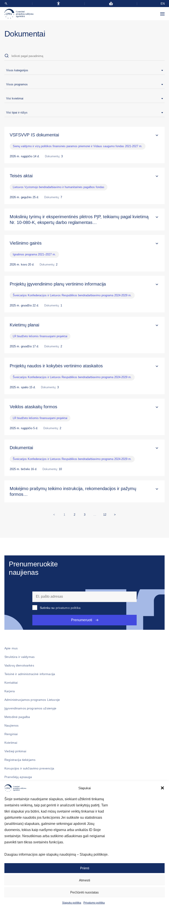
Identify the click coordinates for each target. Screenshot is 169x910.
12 (105, 513)
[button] (162, 788)
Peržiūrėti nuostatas (84, 892)
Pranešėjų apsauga (18, 777)
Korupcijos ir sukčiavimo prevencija (29, 768)
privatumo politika (68, 608)
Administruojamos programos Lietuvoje (32, 699)
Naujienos (11, 725)
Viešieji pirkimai (15, 751)
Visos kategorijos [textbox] (17, 70)
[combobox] (84, 70)
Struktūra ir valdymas (19, 657)
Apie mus (11, 648)
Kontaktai (11, 682)
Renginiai (11, 734)
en (163, 3)
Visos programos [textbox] (17, 84)
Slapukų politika (71, 902)
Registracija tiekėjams (19, 760)
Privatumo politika (94, 902)
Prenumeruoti (81, 620)
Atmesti (84, 880)
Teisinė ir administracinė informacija (29, 674)
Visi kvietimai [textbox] (14, 98)
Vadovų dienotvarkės (19, 665)
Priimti (84, 868)
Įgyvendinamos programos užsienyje (30, 708)
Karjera (9, 691)
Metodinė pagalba (17, 717)
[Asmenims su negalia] (58, 3)
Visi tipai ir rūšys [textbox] (17, 112)
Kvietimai (10, 742)
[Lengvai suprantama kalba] (111, 3)
